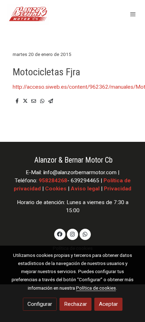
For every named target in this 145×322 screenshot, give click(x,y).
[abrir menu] (133, 14)
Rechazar (75, 304)
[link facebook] (59, 233)
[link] (28, 14)
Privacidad (117, 188)
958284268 (53, 180)
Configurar (39, 304)
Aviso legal (85, 188)
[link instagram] (72, 233)
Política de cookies (96, 288)
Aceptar (108, 304)
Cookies (56, 188)
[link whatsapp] (85, 233)
